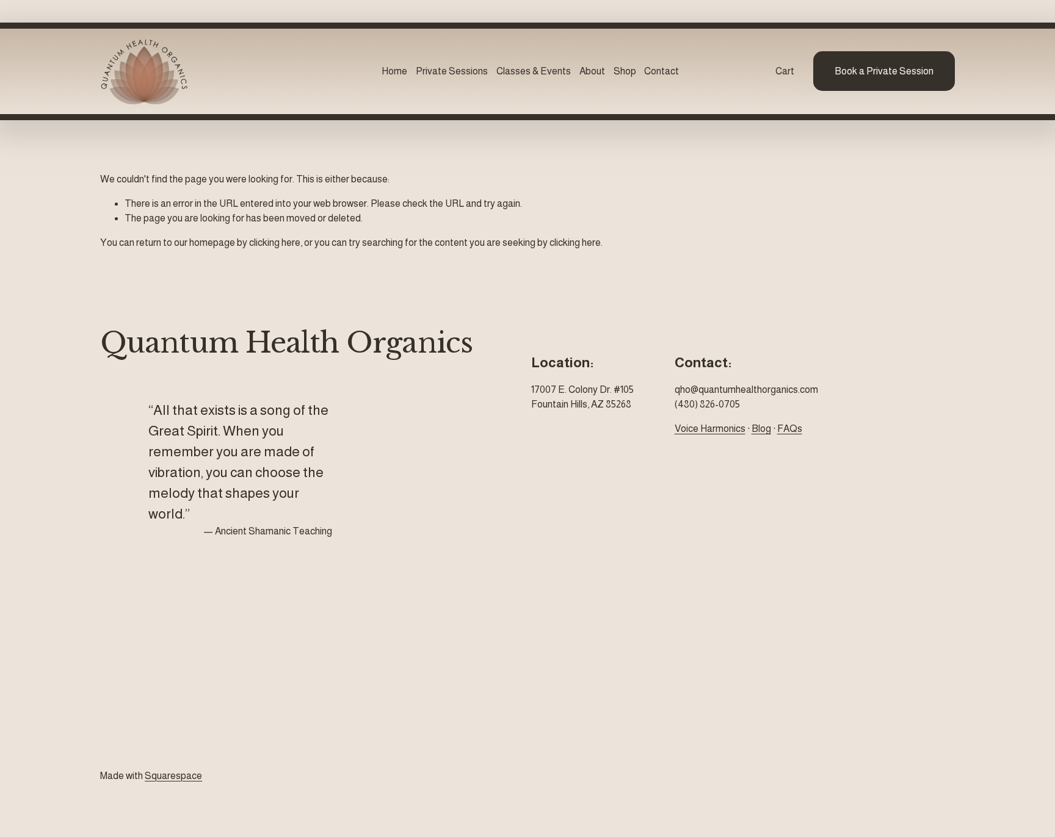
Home (394, 71)
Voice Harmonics (710, 428)
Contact (661, 71)
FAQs (789, 428)
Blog (761, 428)
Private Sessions (452, 71)
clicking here (274, 242)
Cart (784, 71)
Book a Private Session (884, 71)
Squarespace (173, 776)
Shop (625, 71)
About (592, 71)
